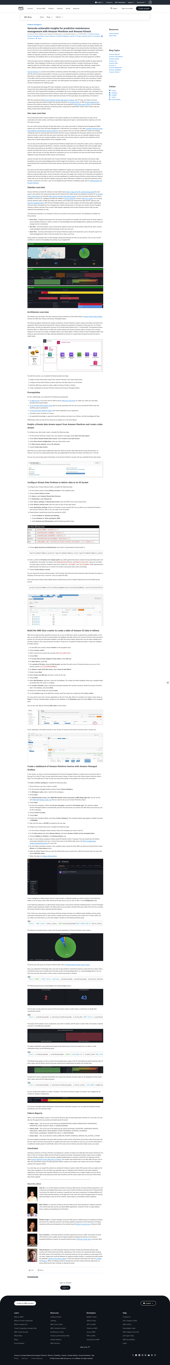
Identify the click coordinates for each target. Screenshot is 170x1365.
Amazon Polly (113, 63)
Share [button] (39, 38)
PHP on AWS (91, 1336)
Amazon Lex (113, 61)
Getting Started (114, 33)
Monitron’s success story (82, 1224)
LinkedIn (98, 1258)
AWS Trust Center (56, 1324)
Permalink (97, 36)
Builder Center (92, 1317)
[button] (41, 8)
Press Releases (19, 1343)
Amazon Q (112, 65)
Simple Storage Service (92, 102)
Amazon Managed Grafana (35, 203)
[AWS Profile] (150, 2)
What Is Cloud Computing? (23, 1321)
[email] (155, 1355)
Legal (125, 1343)
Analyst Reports (55, 1339)
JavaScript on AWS (93, 1339)
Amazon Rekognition (115, 67)
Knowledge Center (129, 1328)
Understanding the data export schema (78, 964)
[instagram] (142, 1355)
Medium (44, 1261)
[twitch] (145, 1355)
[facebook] (136, 1355)
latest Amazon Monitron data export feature (62, 196)
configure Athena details (49, 856)
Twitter (113, 90)
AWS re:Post (127, 1324)
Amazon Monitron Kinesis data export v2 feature (59, 100)
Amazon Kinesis (74, 102)
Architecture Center (57, 1332)
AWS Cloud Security (21, 1332)
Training (53, 1321)
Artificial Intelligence (34, 24)
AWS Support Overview (131, 1332)
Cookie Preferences (37, 1358)
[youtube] (149, 1355)
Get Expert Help (128, 1336)
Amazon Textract (114, 72)
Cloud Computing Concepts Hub (25, 1328)
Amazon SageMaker (115, 70)
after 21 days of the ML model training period (80, 192)
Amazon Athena (69, 198)
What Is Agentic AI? (20, 1324)
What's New (112, 35)
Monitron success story (84, 1239)
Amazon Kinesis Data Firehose (93, 316)
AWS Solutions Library (58, 1328)
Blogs (16, 1339)
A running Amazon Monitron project (41, 410)
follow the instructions (68, 400)
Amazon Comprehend (116, 56)
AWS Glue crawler (87, 198)
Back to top (83, 1347)
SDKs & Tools (91, 1321)
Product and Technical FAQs (59, 1336)
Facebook (114, 93)
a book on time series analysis (57, 1258)
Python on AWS (92, 1328)
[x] (133, 1355)
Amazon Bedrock (114, 54)
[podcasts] (152, 1355)
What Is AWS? (19, 1317)
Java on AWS (91, 1332)
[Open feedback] (168, 682)
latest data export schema (83, 104)
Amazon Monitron (33, 71)
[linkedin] (139, 1355)
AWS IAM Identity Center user (42, 800)
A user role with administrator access (41, 405)
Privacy (16, 1358)
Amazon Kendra (114, 59)
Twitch (113, 97)
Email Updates (115, 99)
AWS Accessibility (129, 1339)
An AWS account (35, 400)
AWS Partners (55, 1343)
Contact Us (126, 1317)
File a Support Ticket (130, 1321)
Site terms (25, 1358)
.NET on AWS (91, 1324)
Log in (64, 1287)
